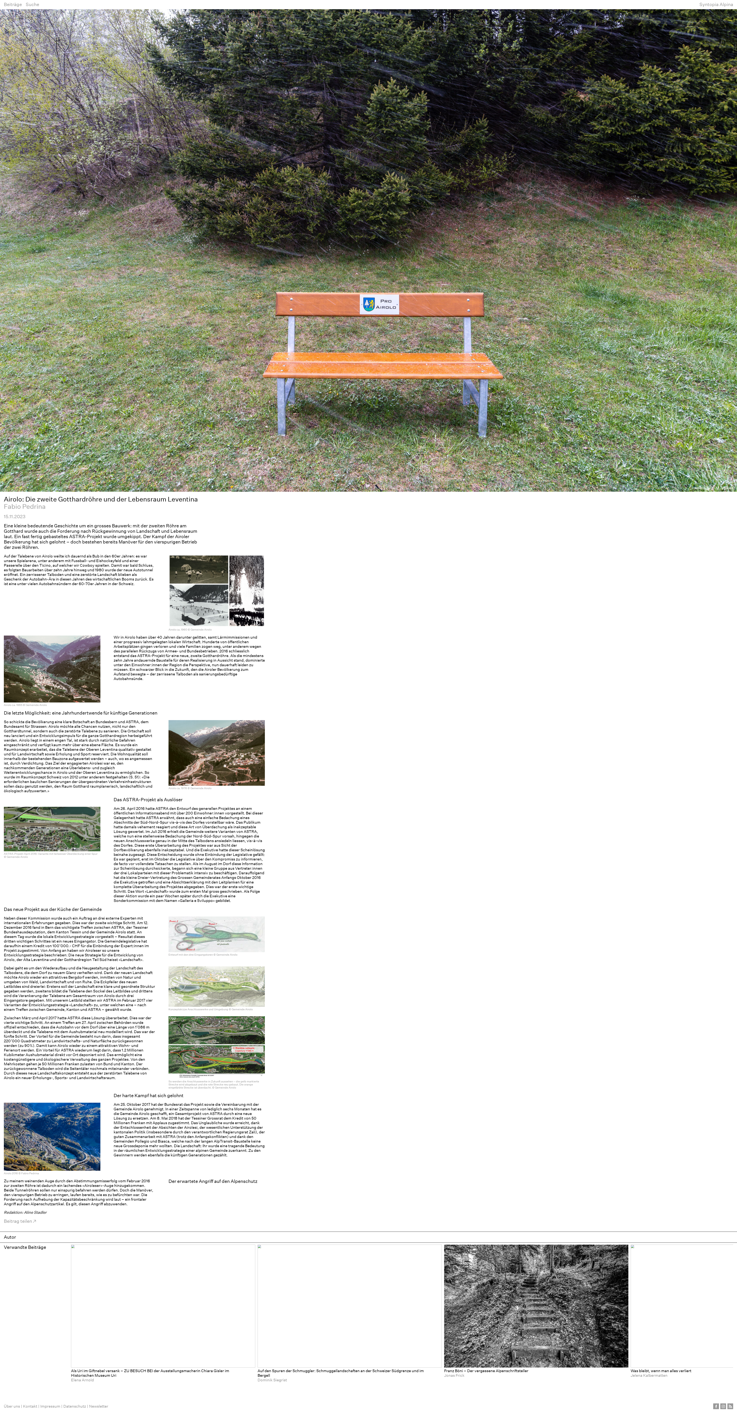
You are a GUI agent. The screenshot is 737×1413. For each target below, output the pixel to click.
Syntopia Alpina (716, 4)
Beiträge (13, 4)
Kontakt (30, 1406)
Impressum (50, 1406)
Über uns (12, 1406)
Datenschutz (74, 1406)
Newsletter (98, 1406)
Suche (32, 4)
